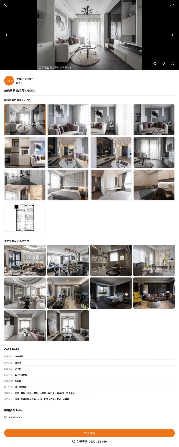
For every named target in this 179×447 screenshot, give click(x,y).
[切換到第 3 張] (111, 119)
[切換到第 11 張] (111, 185)
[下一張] (172, 35)
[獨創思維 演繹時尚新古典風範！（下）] (111, 260)
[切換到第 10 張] (68, 185)
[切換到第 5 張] (25, 152)
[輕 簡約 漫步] (68, 325)
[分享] (154, 63)
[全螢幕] (172, 63)
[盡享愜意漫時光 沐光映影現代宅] (68, 260)
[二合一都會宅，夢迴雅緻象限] (68, 293)
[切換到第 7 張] (111, 152)
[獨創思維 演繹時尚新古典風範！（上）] (154, 260)
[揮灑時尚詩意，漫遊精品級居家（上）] (154, 293)
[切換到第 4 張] (154, 119)
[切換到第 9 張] (25, 185)
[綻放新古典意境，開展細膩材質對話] (25, 293)
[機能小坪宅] (25, 325)
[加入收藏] (163, 63)
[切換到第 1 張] (25, 119)
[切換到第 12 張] (154, 185)
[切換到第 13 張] (25, 217)
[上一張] (6, 35)
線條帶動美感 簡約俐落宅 (20, 90)
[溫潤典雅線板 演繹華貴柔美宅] (25, 260)
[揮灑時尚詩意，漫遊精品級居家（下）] (111, 293)
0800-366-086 (15, 417)
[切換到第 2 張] (68, 119)
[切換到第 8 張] (154, 152)
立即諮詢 (89, 433)
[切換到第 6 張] (68, 152)
